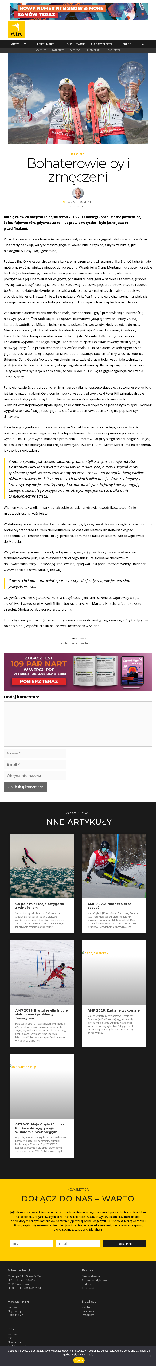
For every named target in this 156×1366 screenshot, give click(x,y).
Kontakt (12, 1334)
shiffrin (92, 642)
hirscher (64, 642)
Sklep (127, 44)
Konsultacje (75, 44)
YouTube (41, 50)
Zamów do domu (18, 1307)
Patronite (58, 50)
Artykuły (18, 44)
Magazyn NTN (101, 44)
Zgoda (79, 1360)
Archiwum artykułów (94, 1280)
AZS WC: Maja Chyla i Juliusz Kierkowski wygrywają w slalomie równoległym (39, 1128)
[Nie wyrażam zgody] (151, 1356)
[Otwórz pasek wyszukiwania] (143, 44)
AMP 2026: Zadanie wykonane (114, 1010)
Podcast (87, 1284)
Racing (78, 154)
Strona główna (91, 1276)
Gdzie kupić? (15, 1315)
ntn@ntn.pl (14, 1288)
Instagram (93, 50)
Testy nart (45, 44)
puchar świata (79, 642)
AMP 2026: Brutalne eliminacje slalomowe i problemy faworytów (41, 1014)
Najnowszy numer (19, 1311)
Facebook (75, 50)
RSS (10, 1338)
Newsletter (113, 50)
